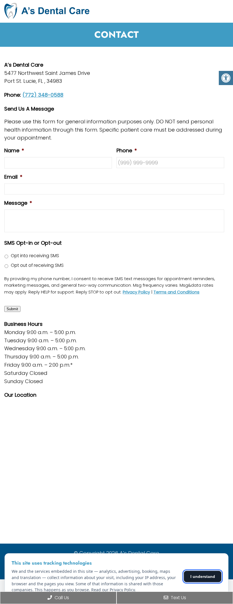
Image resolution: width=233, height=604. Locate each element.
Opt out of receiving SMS (37, 265)
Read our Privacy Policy (113, 589)
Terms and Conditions (176, 292)
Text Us (178, 597)
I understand (202, 576)
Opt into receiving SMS (35, 255)
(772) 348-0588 (42, 94)
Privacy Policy (136, 292)
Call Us (61, 597)
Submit (12, 309)
